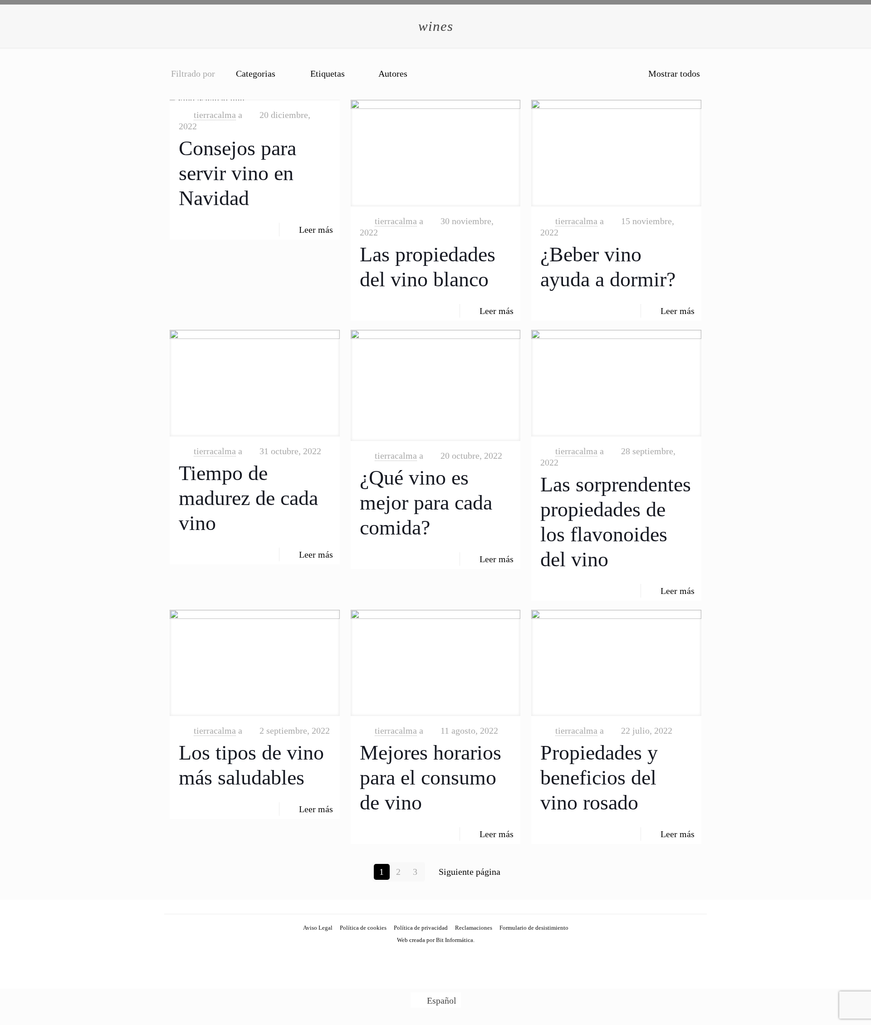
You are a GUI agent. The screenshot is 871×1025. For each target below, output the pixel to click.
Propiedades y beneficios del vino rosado (599, 777)
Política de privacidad (421, 927)
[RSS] (448, 956)
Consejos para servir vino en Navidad (237, 173)
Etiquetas (327, 73)
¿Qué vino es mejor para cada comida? (426, 502)
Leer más (316, 230)
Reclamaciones (473, 927)
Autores (392, 73)
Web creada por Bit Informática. (436, 940)
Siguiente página (469, 872)
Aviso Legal (318, 927)
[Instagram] (435, 956)
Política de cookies (363, 927)
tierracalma (215, 115)
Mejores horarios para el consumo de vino (430, 777)
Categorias (255, 73)
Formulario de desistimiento (533, 927)
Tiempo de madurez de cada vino (248, 498)
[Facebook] (423, 956)
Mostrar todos (674, 73)
